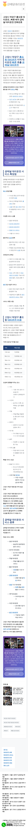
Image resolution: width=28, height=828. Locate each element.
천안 (20, 207)
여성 (10, 273)
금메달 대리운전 (14, 63)
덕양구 (10, 31)
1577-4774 (12, 99)
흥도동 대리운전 (14, 58)
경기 (17, 207)
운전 (23, 587)
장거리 (18, 475)
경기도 (6, 749)
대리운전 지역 (8, 760)
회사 (4, 191)
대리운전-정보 (8, 763)
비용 (18, 250)
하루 (16, 587)
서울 (10, 207)
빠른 (14, 62)
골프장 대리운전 (14, 227)
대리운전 (20, 38)
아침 (14, 570)
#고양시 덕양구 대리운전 (9, 718)
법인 (4, 284)
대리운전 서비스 (17, 96)
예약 (10, 278)
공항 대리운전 (13, 575)
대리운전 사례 (8, 752)
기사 (4, 506)
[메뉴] (23, 9)
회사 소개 (6, 765)
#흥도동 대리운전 (15, 730)
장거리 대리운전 (14, 224)
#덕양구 (6, 730)
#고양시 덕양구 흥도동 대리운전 (11, 722)
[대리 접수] (4, 825)
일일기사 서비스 (14, 230)
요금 (10, 238)
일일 (10, 584)
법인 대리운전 (13, 612)
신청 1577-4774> (14, 157)
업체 (15, 198)
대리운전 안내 (8, 757)
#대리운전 (17, 726)
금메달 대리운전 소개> (14, 162)
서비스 (13, 89)
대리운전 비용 (15, 319)
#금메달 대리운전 (8, 726)
